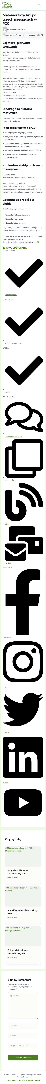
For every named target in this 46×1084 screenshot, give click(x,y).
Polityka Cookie (27, 1080)
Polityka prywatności (13, 1080)
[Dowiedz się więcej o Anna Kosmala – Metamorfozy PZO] (23, 896)
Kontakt (37, 1080)
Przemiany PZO (12, 877)
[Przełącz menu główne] (38, 5)
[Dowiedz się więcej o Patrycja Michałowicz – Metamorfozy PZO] (23, 936)
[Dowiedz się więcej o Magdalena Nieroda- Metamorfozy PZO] (23, 857)
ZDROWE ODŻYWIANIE (15, 247)
